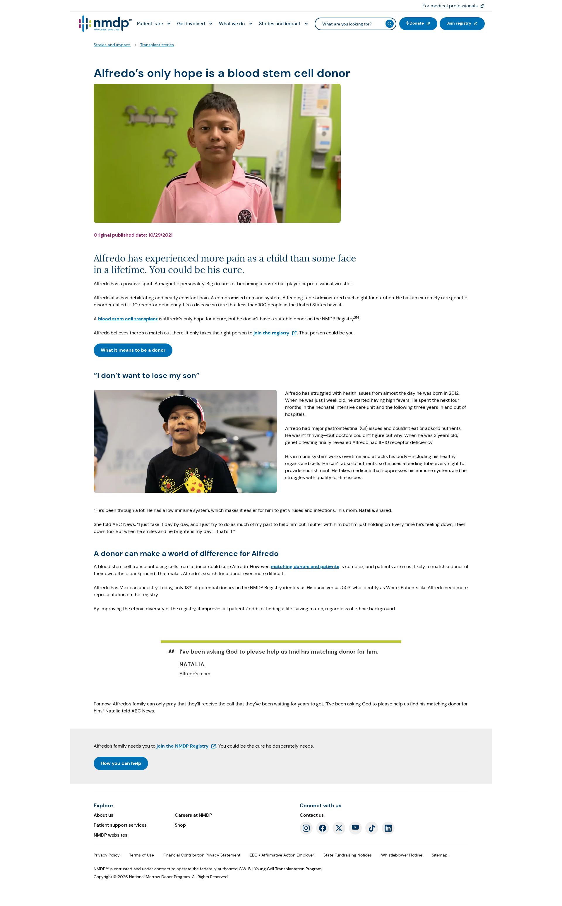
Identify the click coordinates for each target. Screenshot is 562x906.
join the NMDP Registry (186, 746)
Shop (180, 825)
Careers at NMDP (193, 815)
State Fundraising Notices (347, 855)
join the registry (275, 333)
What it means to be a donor (133, 350)
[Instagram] (306, 828)
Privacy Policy (107, 855)
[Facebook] (322, 828)
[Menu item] (105, 23)
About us (103, 815)
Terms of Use (141, 855)
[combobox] (355, 24)
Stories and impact (112, 44)
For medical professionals (455, 5)
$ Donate (421, 23)
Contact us (312, 815)
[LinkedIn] (388, 828)
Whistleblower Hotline (401, 855)
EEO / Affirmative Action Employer (282, 855)
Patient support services (120, 825)
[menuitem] (155, 24)
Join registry (466, 23)
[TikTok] (371, 828)
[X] (339, 828)
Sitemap (440, 855)
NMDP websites (110, 835)
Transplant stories (157, 44)
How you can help (121, 763)
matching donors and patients (305, 566)
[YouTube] (355, 828)
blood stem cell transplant (128, 319)
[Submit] (389, 24)
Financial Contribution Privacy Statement (201, 855)
